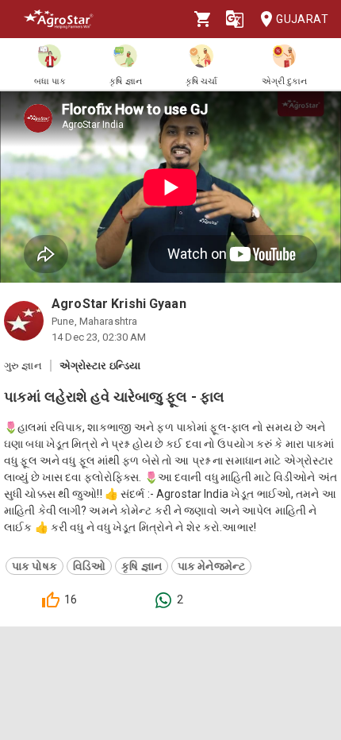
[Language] (235, 19)
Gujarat (302, 19)
